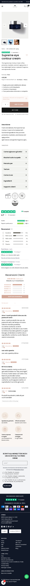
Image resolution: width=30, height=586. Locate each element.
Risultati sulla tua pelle (12, 157)
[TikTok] (11, 527)
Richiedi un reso (5, 558)
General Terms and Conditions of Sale (12, 562)
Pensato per (8, 163)
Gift (2, 546)
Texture (6, 169)
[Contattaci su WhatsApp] (26, 576)
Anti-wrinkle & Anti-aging (12, 49)
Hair (2, 544)
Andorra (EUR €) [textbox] (15, 531)
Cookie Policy (5, 564)
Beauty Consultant (21, 544)
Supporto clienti (9, 187)
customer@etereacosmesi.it (9, 521)
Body (2, 542)
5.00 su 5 (19, 279)
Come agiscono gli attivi (13, 152)
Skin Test (18, 542)
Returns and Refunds (7, 560)
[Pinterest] (9, 527)
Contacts (18, 546)
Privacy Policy (5, 565)
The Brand (19, 541)
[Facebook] (2, 527)
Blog (17, 548)
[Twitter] (4, 527)
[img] (6, 308)
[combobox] (4, 531)
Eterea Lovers (5, 548)
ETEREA (3, 515)
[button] (26, 25)
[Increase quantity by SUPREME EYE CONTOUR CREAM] (7, 104)
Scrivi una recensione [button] (15, 297)
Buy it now (15, 110)
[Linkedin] (13, 527)
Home (3, 49)
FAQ (2, 556)
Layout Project (12, 581)
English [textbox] (4, 531)
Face (2, 541)
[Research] (25, 6)
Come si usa (8, 175)
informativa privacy (19, 469)
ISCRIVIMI (7, 485)
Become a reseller (6, 573)
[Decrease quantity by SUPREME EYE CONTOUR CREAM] (3, 104)
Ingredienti (8, 181)
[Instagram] (6, 527)
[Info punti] (26, 98)
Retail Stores (4, 550)
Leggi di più (5, 145)
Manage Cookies (6, 567)
